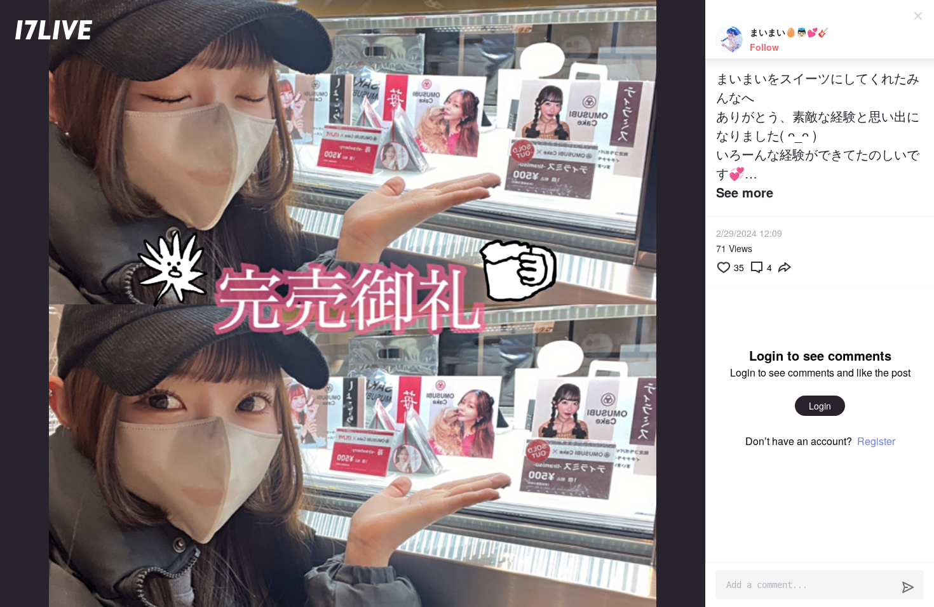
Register (876, 441)
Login (820, 405)
